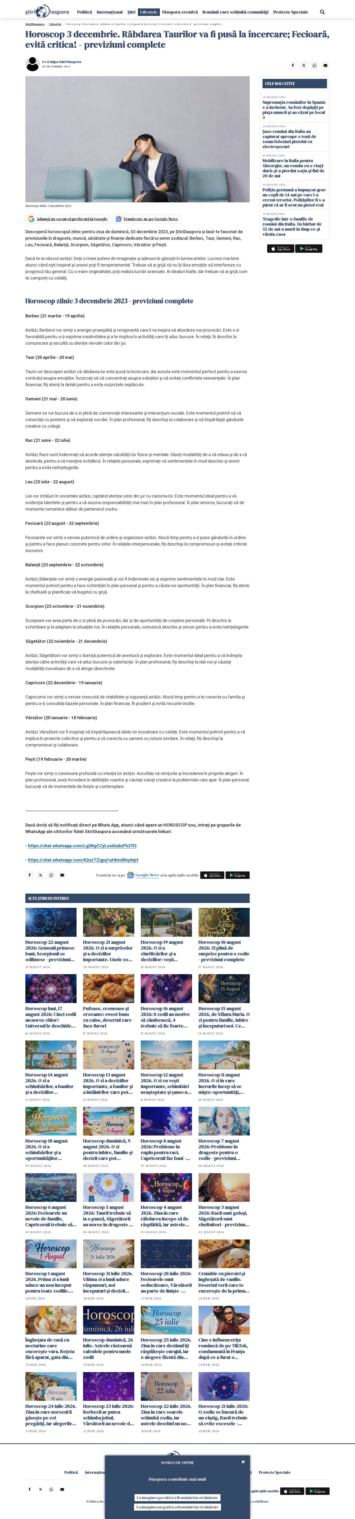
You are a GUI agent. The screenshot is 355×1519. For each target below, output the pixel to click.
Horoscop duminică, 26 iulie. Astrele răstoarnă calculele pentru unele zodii (108, 1348)
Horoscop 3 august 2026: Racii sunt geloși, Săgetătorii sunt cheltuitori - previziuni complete (223, 1215)
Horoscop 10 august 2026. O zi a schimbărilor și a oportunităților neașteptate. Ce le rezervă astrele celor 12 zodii (50, 1149)
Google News (147, 874)
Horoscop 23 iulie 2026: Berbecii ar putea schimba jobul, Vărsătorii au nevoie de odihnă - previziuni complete (108, 1414)
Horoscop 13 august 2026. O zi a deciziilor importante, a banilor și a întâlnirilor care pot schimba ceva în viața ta (108, 1083)
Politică (84, 12)
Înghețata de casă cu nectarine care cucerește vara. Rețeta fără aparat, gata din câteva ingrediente (49, 1348)
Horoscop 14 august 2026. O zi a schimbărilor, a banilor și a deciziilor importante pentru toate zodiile (49, 1083)
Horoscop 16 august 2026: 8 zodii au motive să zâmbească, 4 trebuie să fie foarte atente (165, 1017)
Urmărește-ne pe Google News (151, 218)
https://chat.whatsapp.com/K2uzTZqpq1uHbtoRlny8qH (83, 859)
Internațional (110, 12)
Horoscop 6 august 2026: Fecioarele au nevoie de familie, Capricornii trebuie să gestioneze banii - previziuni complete (48, 1215)
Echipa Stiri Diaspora (64, 61)
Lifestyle (148, 12)
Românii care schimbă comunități (236, 12)
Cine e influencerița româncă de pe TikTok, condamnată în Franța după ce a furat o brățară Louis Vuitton (223, 1348)
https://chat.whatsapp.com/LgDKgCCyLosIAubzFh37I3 (82, 845)
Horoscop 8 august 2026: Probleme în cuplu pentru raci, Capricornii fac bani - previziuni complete (163, 1149)
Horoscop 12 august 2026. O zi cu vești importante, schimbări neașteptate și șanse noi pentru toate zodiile (166, 1083)
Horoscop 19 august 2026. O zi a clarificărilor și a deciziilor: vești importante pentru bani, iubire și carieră (163, 950)
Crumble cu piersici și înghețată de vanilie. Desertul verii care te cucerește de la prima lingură (222, 1282)
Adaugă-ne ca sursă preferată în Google (71, 218)
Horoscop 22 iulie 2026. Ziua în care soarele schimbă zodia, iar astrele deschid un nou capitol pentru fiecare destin (166, 1414)
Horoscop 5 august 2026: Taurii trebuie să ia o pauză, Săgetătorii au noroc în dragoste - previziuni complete (107, 1215)
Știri (131, 12)
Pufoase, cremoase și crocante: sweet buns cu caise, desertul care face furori (107, 1017)
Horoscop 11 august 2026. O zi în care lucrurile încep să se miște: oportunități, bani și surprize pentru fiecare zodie (223, 1083)
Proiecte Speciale (290, 12)
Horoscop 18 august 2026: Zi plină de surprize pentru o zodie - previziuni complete (224, 950)
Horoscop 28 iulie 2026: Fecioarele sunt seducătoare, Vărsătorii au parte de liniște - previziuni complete (166, 1282)
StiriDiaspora (34, 24)
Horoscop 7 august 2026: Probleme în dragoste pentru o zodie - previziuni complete (219, 1149)
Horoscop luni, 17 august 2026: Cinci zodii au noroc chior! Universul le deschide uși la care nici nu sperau (50, 1017)
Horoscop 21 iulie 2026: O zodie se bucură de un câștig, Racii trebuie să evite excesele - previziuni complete (223, 1414)
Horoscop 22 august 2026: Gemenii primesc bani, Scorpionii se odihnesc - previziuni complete (50, 950)
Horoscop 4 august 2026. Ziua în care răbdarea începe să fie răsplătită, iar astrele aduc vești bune (165, 1215)
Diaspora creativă (180, 12)
